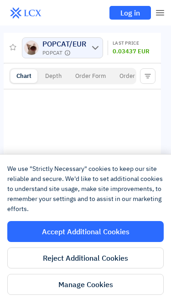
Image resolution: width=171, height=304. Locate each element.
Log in (130, 12)
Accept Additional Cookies (86, 231)
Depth (53, 76)
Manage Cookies (85, 284)
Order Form (90, 76)
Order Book (134, 76)
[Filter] (147, 76)
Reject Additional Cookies (85, 258)
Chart (23, 76)
